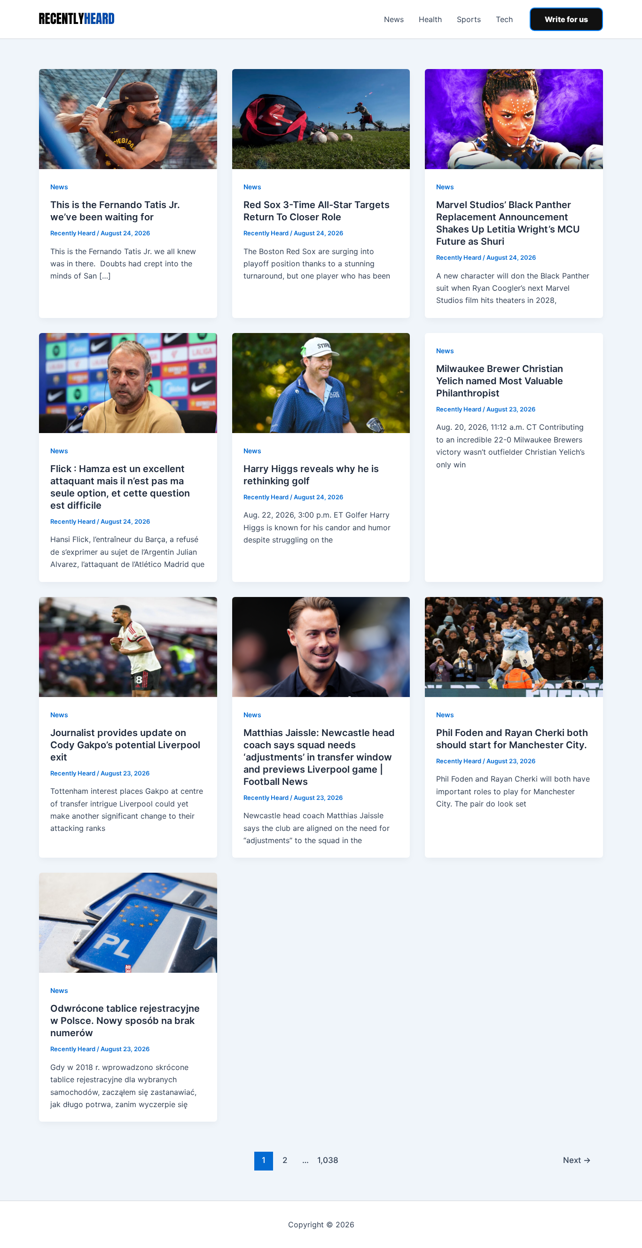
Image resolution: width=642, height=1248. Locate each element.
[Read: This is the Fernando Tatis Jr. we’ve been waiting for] (128, 118)
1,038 (326, 1160)
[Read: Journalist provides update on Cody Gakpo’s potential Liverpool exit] (128, 646)
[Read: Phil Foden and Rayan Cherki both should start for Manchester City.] (514, 646)
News (394, 19)
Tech (504, 19)
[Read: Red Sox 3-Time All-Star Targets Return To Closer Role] (321, 118)
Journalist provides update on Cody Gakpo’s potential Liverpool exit (125, 745)
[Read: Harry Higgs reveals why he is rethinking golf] (321, 382)
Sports (469, 19)
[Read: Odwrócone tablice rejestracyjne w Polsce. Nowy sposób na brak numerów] (128, 922)
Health (430, 19)
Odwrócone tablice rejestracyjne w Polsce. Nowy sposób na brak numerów (125, 1021)
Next (577, 1160)
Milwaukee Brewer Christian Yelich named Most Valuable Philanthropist (499, 381)
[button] (566, 19)
